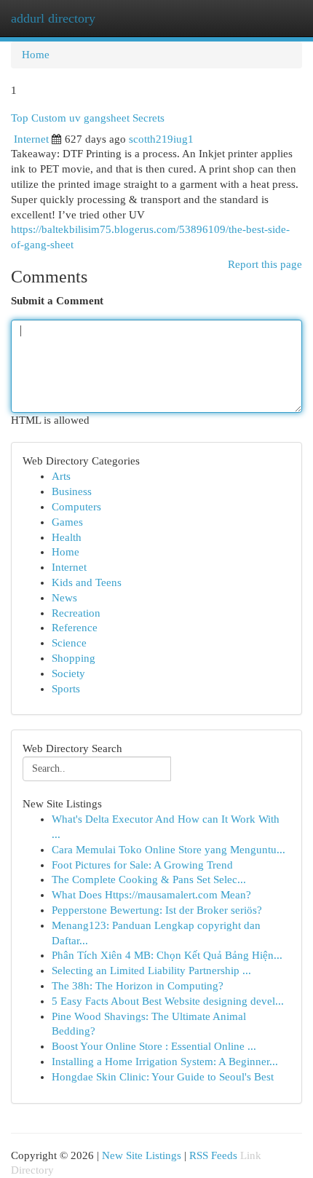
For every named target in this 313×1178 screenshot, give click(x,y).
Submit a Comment (57, 301)
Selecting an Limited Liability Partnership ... (151, 970)
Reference (75, 627)
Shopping (73, 658)
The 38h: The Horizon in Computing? (137, 986)
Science (69, 643)
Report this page (265, 264)
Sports (66, 689)
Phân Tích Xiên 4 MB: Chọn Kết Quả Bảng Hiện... (167, 955)
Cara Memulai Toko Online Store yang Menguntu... (168, 849)
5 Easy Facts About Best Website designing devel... (168, 1001)
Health (67, 537)
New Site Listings (141, 1155)
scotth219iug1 (161, 139)
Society (68, 673)
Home (35, 54)
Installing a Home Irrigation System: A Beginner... (165, 1061)
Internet (31, 139)
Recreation (76, 613)
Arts (61, 476)
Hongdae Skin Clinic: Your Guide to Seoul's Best (163, 1077)
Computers (76, 507)
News (64, 598)
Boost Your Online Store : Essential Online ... (154, 1046)
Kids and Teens (87, 582)
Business (72, 491)
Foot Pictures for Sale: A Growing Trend (142, 865)
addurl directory (53, 18)
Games (67, 522)
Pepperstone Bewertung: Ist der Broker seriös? (157, 910)
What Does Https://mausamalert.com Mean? (151, 895)
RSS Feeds (213, 1155)
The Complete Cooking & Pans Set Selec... (149, 879)
